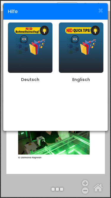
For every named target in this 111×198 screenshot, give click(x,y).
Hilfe (13, 11)
